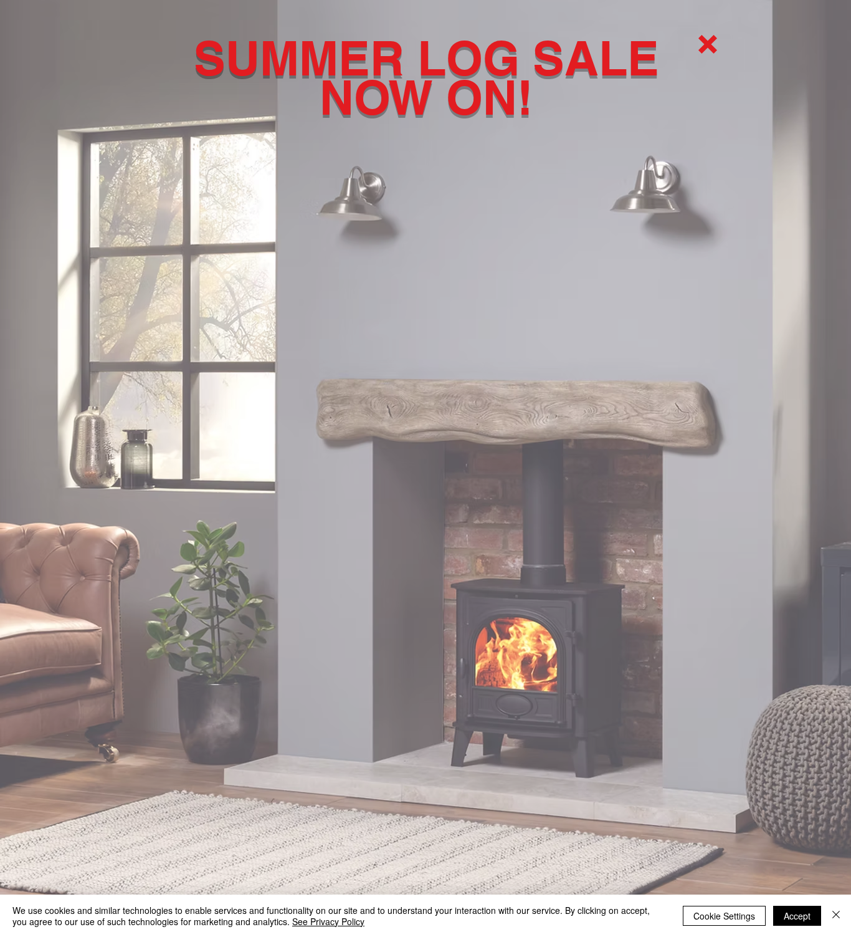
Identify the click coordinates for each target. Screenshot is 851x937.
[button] (707, 44)
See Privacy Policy (328, 921)
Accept (797, 916)
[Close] (836, 916)
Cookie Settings (724, 916)
